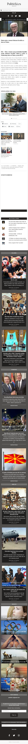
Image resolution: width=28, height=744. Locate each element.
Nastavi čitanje (14, 287)
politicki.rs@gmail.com (14, 697)
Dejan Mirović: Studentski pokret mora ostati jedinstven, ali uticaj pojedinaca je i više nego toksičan (14, 434)
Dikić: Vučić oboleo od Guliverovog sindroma (14, 316)
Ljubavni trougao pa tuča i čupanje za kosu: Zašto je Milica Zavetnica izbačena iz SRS (17, 229)
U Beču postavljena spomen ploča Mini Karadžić (17, 141)
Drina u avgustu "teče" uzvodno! (16, 242)
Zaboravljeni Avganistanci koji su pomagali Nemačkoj (14, 551)
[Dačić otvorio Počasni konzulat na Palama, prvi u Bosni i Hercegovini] (6, 150)
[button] (25, 106)
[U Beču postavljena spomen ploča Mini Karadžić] (18, 136)
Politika (16, 63)
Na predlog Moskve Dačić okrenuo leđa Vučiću (14, 397)
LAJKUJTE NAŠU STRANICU (14, 210)
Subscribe (14, 729)
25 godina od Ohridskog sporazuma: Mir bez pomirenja (14, 472)
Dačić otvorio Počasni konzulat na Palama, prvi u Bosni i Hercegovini (6, 155)
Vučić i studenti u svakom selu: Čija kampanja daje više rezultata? (14, 590)
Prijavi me (14, 715)
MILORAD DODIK (5, 167)
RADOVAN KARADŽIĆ (15, 167)
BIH (23, 165)
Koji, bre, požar (14, 280)
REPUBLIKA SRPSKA (10, 168)
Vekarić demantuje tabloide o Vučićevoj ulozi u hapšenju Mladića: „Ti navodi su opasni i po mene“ (14, 114)
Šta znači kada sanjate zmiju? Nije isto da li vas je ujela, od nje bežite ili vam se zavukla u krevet (18, 223)
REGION (14, 165)
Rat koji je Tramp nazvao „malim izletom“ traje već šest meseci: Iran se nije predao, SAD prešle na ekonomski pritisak (14, 512)
